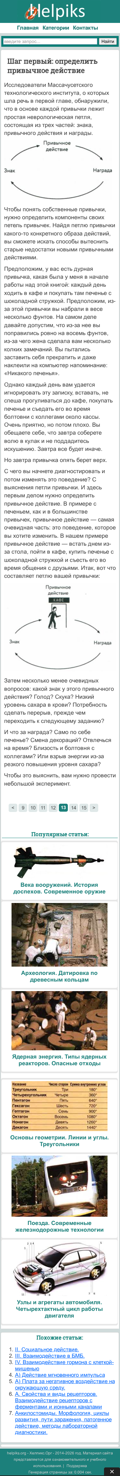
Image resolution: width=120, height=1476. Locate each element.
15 (83, 807)
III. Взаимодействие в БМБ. (50, 1356)
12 (53, 807)
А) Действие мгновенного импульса (60, 1375)
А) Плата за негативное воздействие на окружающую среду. (65, 1384)
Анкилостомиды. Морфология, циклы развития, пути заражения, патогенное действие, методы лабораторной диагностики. (63, 1422)
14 (73, 807)
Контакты (85, 28)
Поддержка (77, 1466)
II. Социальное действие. (47, 1350)
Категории (56, 28)
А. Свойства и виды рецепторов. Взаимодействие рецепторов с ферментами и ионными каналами (58, 1400)
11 (43, 807)
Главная (28, 28)
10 (33, 807)
